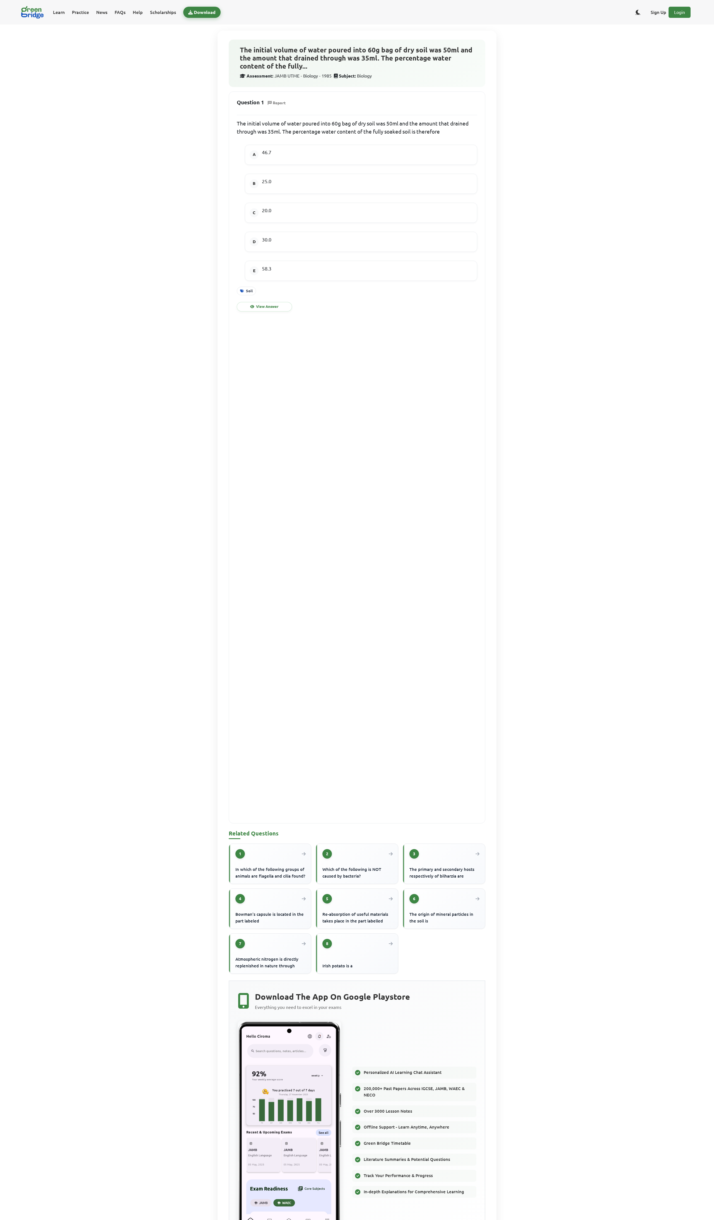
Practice (80, 12)
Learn (59, 12)
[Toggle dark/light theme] (637, 12)
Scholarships (163, 12)
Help (138, 12)
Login (679, 12)
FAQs (120, 12)
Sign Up (658, 12)
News (101, 12)
